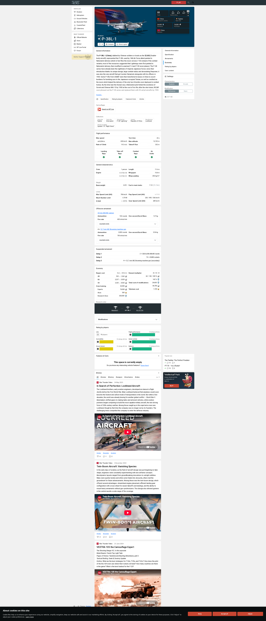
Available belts (104, 224)
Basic (185, 91)
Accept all (224, 614)
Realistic (172, 84)
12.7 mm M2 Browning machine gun (113, 229)
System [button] (88, 606)
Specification (104, 99)
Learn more (30, 617)
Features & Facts (131, 99)
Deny (200, 614)
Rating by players (117, 99)
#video (99, 453)
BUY (171, 386)
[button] (74, 606)
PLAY (179, 3)
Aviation (113, 453)
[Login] (193, 3)
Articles (141, 99)
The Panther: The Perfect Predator (177, 360)
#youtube (106, 453)
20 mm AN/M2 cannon (106, 213)
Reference (171, 91)
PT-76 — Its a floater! (172, 366)
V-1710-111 (123, 176)
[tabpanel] (178, 12)
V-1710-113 (123, 173)
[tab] (188, 11)
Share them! (145, 365)
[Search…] (189, 3)
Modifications (103, 319)
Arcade (185, 84)
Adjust (250, 614)
